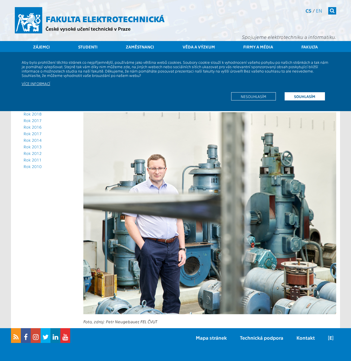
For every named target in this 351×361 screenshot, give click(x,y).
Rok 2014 (33, 140)
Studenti (88, 46)
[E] (330, 337)
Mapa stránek (211, 337)
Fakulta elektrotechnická (105, 19)
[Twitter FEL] (45, 335)
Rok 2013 (33, 146)
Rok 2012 (33, 153)
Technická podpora (261, 337)
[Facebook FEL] (26, 335)
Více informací (36, 83)
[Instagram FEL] (36, 335)
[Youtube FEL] (65, 335)
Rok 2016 (33, 127)
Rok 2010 (33, 166)
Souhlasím (304, 96)
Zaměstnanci (140, 46)
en (319, 10)
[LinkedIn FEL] (55, 335)
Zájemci (41, 46)
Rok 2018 (33, 113)
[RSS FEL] (16, 335)
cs (308, 10)
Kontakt (305, 337)
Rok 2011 (33, 159)
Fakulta (309, 46)
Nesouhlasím (253, 96)
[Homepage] (28, 20)
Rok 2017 (33, 120)
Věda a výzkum (199, 46)
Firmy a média (258, 46)
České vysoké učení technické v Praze (88, 28)
